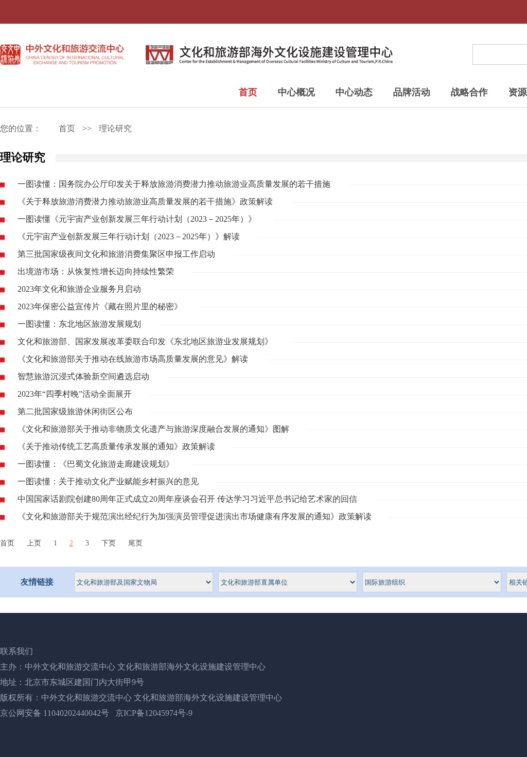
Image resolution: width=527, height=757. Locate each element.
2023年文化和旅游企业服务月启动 (79, 289)
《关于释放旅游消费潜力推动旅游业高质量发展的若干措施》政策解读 (145, 201)
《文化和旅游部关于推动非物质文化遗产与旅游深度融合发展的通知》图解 (153, 429)
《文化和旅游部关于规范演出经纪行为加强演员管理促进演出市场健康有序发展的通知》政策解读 (194, 516)
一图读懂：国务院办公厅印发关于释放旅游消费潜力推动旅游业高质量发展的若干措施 (173, 184)
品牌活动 (411, 92)
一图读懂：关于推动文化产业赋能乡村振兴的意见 (108, 481)
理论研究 (115, 128)
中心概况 (296, 92)
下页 (108, 543)
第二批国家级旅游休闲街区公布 (75, 411)
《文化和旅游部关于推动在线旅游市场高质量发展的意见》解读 (132, 359)
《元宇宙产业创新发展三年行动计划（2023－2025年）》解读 (128, 236)
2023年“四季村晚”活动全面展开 (74, 394)
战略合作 (469, 92)
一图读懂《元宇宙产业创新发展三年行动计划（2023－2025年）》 (136, 219)
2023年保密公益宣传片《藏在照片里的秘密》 (99, 306)
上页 (34, 543)
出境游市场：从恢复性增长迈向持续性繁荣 (95, 271)
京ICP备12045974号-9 (153, 713)
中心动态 (354, 92)
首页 (248, 92)
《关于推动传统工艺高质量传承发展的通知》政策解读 (116, 446)
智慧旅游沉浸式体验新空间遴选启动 (83, 376)
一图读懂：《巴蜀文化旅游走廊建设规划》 (95, 464)
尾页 (135, 543)
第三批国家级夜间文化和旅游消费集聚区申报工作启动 (116, 254)
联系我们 (16, 651)
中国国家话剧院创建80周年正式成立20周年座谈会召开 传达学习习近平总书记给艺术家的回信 (187, 499)
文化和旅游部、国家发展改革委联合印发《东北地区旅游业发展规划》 (145, 341)
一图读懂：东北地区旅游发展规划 (79, 324)
